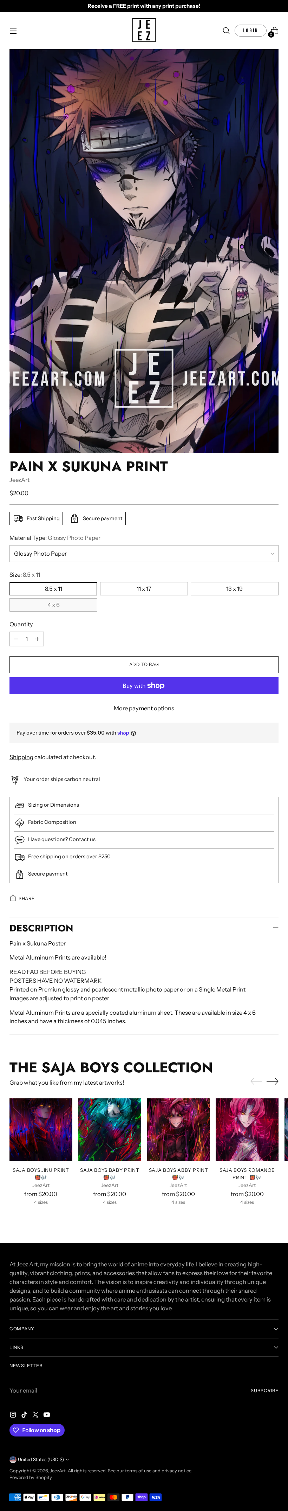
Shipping (21, 757)
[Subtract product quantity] (16, 639)
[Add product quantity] (37, 639)
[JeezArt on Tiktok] (25, 1416)
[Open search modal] (226, 31)
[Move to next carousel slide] (273, 1081)
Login (250, 30)
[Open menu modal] (13, 31)
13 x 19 (234, 588)
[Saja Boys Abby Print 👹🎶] (178, 1129)
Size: (24, 574)
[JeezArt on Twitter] (36, 1416)
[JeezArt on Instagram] (13, 1416)
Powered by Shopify (30, 1477)
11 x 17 (144, 588)
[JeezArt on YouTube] (47, 1416)
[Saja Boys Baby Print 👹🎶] (109, 1129)
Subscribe (265, 1390)
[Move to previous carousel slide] (256, 1081)
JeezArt (19, 479)
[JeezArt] (144, 30)
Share (26, 898)
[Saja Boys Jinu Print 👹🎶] (40, 1129)
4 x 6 (53, 604)
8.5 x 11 (53, 588)
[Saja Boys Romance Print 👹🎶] (247, 1129)
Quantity (21, 624)
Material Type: (54, 537)
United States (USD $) (41, 1459)
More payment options (144, 708)
